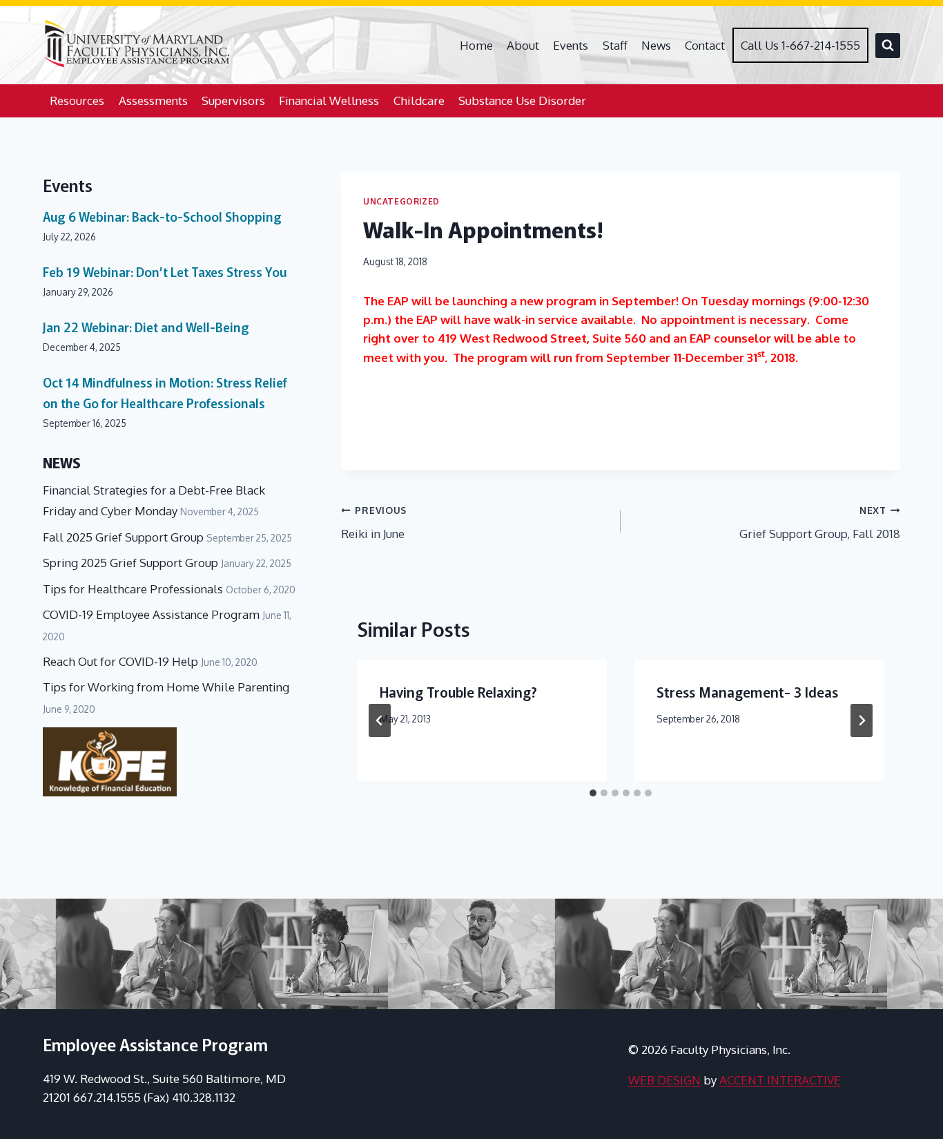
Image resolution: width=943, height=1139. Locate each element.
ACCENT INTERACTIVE (780, 1080)
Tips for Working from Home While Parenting (166, 687)
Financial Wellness (329, 100)
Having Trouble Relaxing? (458, 692)
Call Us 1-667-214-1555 (800, 45)
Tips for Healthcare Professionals (133, 589)
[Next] (861, 720)
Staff (615, 45)
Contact (705, 45)
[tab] (593, 792)
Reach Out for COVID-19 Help (120, 661)
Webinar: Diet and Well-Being (146, 327)
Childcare (419, 100)
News (656, 45)
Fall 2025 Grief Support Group (123, 537)
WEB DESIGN (664, 1080)
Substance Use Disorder (522, 100)
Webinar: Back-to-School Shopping (162, 216)
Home (476, 45)
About (523, 45)
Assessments (153, 100)
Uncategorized (401, 201)
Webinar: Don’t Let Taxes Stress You (164, 271)
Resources (77, 100)
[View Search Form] (887, 45)
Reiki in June (374, 523)
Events (570, 45)
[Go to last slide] (380, 720)
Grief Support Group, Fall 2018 (819, 523)
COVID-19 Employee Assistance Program (151, 614)
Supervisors (233, 100)
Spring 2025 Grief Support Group (130, 562)
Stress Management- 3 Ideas (747, 692)
